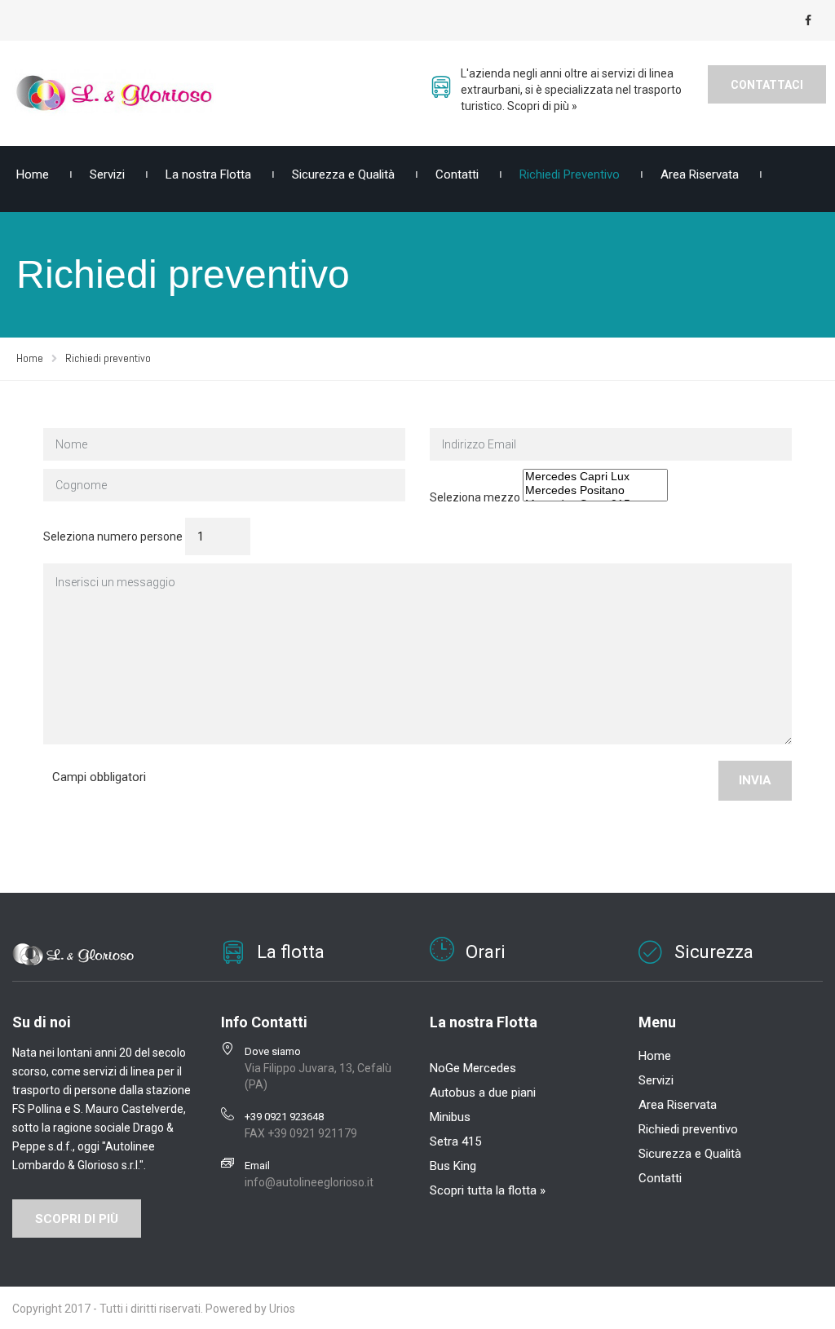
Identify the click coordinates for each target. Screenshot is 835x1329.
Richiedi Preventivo (569, 174)
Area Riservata (699, 174)
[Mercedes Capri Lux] (595, 476)
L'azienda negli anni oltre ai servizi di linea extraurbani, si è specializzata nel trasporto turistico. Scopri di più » (571, 90)
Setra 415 (455, 1141)
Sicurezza (713, 952)
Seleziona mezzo (475, 497)
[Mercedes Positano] (595, 490)
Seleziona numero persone (113, 536)
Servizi (107, 174)
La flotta (291, 952)
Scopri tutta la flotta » (488, 1190)
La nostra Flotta (208, 174)
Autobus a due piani (483, 1092)
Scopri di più (76, 1219)
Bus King (453, 1166)
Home (654, 1056)
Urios (282, 1308)
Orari (486, 952)
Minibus (450, 1117)
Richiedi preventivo (688, 1129)
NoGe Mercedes (473, 1068)
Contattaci (767, 84)
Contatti (457, 174)
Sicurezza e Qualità (343, 174)
